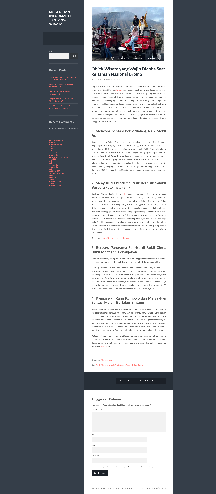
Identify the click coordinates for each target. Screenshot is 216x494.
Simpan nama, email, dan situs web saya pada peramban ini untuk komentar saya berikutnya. (124, 467)
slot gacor (52, 177)
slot (50, 161)
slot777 (52, 147)
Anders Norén (153, 488)
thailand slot (53, 153)
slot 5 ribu (52, 143)
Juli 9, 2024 (96, 79)
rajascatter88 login (56, 145)
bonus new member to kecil (59, 157)
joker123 (52, 159)
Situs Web (96, 456)
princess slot (53, 165)
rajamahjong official (56, 173)
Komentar (97, 410)
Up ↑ (164, 488)
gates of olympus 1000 (57, 141)
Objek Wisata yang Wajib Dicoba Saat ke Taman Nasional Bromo (119, 365)
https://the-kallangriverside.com (115, 238)
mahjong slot (53, 179)
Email (95, 445)
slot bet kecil (53, 149)
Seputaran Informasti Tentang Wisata (60, 18)
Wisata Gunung (106, 360)
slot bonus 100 (54, 171)
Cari (51, 52)
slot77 (104, 346)
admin (107, 79)
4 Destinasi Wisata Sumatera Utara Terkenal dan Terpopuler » (141, 381)
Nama (95, 435)
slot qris (52, 151)
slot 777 (118, 90)
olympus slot (53, 155)
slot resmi (52, 175)
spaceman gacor (55, 181)
